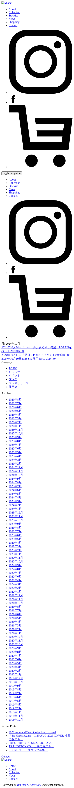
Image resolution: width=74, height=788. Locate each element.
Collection (14, 12)
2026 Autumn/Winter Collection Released (32, 732)
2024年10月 (16, 474)
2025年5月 (15, 452)
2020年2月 (15, 670)
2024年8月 (15, 482)
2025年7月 (15, 444)
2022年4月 (15, 580)
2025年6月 (15, 448)
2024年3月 (15, 501)
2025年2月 (15, 463)
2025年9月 (15, 437)
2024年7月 (15, 486)
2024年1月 (15, 508)
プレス (13, 379)
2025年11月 (16, 429)
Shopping (14, 21)
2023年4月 (15, 542)
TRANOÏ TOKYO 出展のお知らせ (31, 746)
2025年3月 (15, 459)
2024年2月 (15, 505)
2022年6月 (15, 576)
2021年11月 (16, 599)
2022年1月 (15, 591)
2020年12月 (16, 636)
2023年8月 (15, 527)
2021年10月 (16, 602)
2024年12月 (16, 467)
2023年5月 (15, 538)
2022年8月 (15, 569)
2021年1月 (15, 633)
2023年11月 (16, 516)
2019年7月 (15, 693)
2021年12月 (16, 595)
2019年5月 (15, 700)
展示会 (13, 386)
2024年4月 (15, 497)
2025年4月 (15, 456)
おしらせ (14, 371)
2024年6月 (15, 489)
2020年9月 (15, 648)
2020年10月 (16, 644)
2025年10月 (16, 433)
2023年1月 (15, 553)
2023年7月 (15, 531)
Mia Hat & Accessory (29, 784)
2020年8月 (15, 651)
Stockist (13, 15)
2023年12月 (16, 512)
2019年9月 (15, 685)
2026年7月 (15, 403)
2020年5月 (15, 663)
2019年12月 (16, 678)
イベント (14, 375)
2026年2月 (15, 422)
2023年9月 (15, 523)
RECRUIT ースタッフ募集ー (28, 750)
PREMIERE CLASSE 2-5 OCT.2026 (30, 742)
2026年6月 (15, 407)
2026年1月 (15, 425)
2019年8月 (15, 689)
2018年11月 (16, 715)
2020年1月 (15, 674)
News (12, 18)
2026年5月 (15, 410)
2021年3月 (15, 625)
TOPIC (13, 368)
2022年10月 (16, 561)
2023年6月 (15, 535)
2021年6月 (15, 614)
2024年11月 (16, 471)
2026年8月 (15, 399)
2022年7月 (15, 572)
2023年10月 (16, 520)
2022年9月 (15, 565)
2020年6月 (15, 659)
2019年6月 (15, 697)
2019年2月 (15, 708)
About (12, 9)
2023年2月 (15, 550)
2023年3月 (15, 546)
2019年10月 (16, 681)
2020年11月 (16, 640)
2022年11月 (16, 557)
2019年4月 (15, 704)
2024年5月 (15, 493)
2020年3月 (15, 666)
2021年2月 (15, 629)
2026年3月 (15, 418)
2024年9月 (15, 478)
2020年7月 (15, 655)
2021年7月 (15, 610)
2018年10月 (16, 719)
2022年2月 (15, 587)
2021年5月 (15, 617)
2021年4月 (15, 621)
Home (12, 765)
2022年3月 (15, 584)
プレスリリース (19, 383)
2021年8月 (15, 606)
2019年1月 (15, 712)
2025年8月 (15, 440)
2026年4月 (15, 414)
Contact (13, 25)
